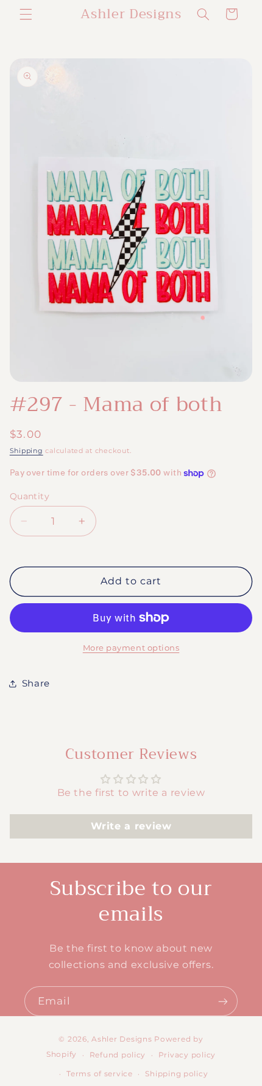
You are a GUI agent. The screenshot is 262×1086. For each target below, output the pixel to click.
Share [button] (36, 683)
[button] (26, 14)
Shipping (26, 451)
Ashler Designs (121, 1039)
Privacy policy (187, 1055)
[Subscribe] (223, 1001)
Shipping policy (176, 1074)
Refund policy (118, 1055)
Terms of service (99, 1074)
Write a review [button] (131, 826)
